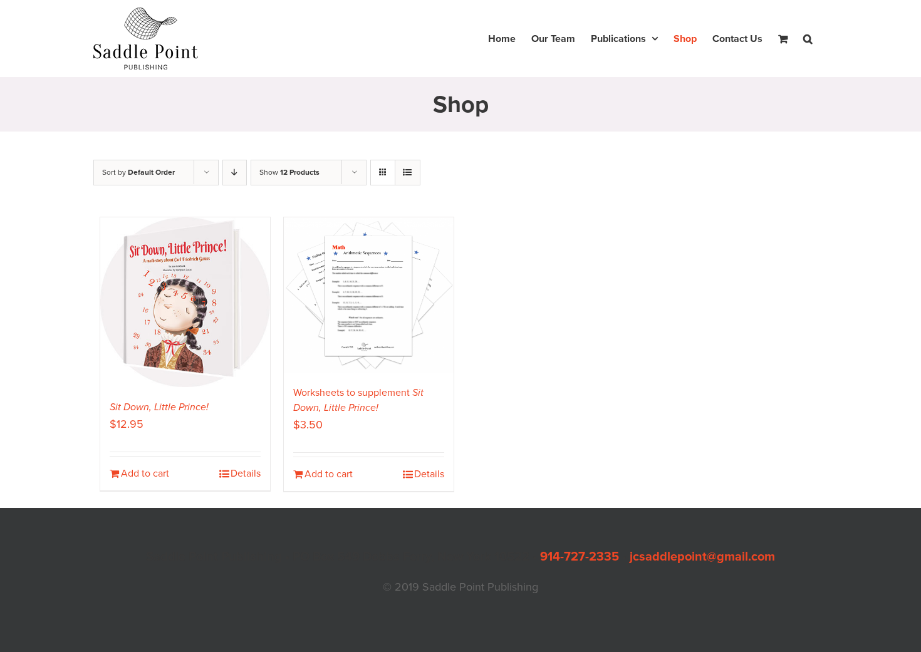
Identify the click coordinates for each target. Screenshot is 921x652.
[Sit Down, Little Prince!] (185, 302)
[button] (808, 38)
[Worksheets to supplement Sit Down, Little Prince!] (369, 295)
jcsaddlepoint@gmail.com (702, 556)
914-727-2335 (579, 556)
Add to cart (145, 473)
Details (246, 473)
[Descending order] (234, 172)
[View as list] (407, 172)
